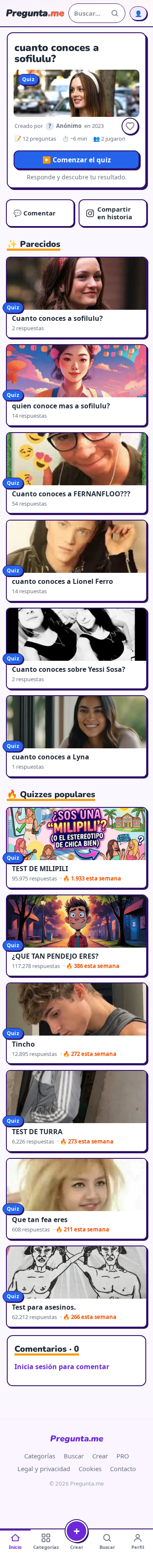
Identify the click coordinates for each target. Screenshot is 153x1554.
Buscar (74, 1456)
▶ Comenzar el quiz (76, 159)
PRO (122, 1456)
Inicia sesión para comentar (61, 1366)
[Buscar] (114, 13)
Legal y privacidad (43, 1468)
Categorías (39, 1456)
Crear (100, 1456)
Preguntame (76, 1438)
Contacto (123, 1468)
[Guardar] (130, 126)
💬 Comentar (35, 213)
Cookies (90, 1468)
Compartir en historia (114, 213)
